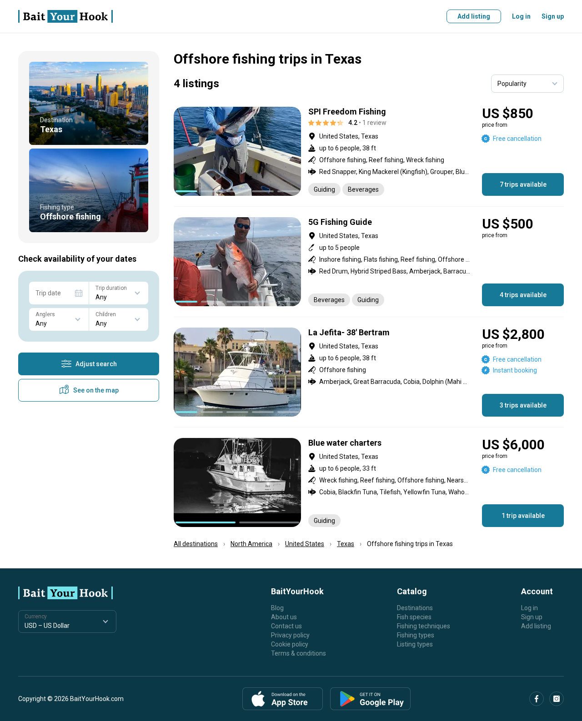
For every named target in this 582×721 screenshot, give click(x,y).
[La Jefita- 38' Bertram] (369, 372)
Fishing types (415, 635)
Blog (277, 608)
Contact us (286, 626)
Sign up (553, 16)
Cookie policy (289, 644)
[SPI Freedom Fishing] (369, 151)
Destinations (415, 608)
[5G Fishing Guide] (369, 261)
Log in (521, 16)
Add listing (473, 16)
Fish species (414, 617)
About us (284, 617)
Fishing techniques (423, 626)
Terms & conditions (298, 653)
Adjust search (96, 364)
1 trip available (523, 515)
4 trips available (523, 294)
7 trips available (523, 184)
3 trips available (523, 405)
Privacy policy (290, 635)
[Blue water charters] (369, 482)
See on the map (96, 390)
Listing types (415, 644)
